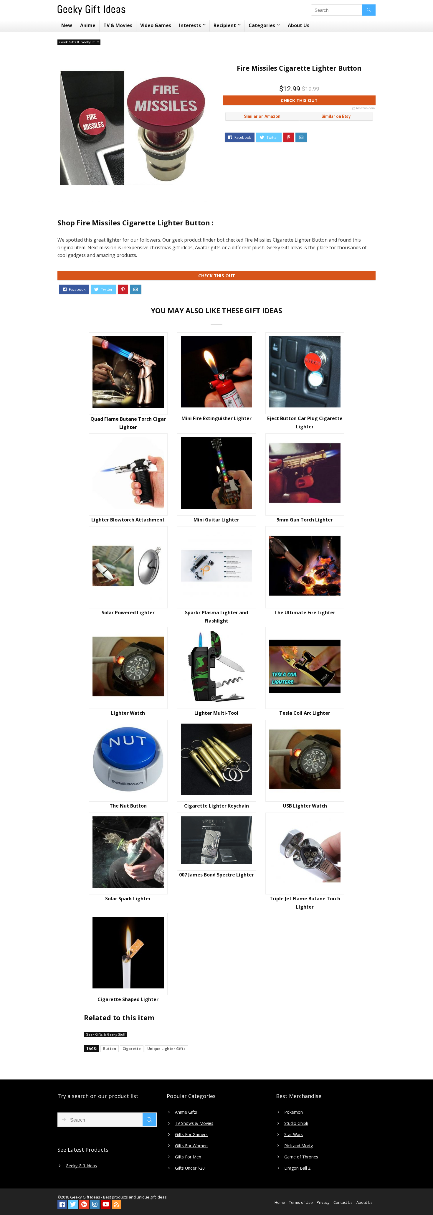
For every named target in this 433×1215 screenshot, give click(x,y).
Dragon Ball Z (297, 1168)
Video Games (155, 25)
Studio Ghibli (296, 1123)
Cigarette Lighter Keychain (216, 806)
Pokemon (293, 1112)
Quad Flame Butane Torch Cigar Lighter (128, 423)
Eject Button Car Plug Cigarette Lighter (305, 422)
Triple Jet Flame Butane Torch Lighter (305, 902)
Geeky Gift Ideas (81, 1165)
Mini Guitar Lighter (216, 519)
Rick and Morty (298, 1145)
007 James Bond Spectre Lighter (216, 874)
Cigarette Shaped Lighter (127, 999)
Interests (190, 25)
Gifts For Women (191, 1145)
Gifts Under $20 (190, 1168)
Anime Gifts (186, 1112)
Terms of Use (301, 1202)
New (66, 25)
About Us (298, 25)
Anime (87, 25)
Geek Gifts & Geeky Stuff (79, 42)
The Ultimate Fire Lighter (304, 612)
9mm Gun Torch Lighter (305, 519)
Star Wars (293, 1134)
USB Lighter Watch (305, 806)
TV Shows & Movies (194, 1123)
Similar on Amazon (262, 116)
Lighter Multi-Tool (216, 713)
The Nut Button (128, 806)
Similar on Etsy (336, 116)
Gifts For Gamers (191, 1134)
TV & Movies (117, 25)
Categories (262, 25)
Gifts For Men (188, 1157)
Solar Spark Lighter (128, 898)
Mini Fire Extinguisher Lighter (216, 418)
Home (280, 1202)
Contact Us (343, 1202)
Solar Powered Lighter (128, 612)
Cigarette (132, 1048)
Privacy (323, 1202)
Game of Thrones (301, 1157)
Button (109, 1048)
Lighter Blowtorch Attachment (128, 519)
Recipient (225, 25)
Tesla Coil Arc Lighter (304, 713)
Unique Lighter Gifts (166, 1048)
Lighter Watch (128, 713)
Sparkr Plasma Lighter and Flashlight (216, 616)
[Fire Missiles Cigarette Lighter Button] (133, 128)
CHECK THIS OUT (328, 101)
